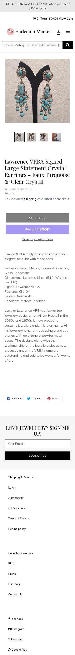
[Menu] (67, 32)
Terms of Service (19, 518)
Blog (11, 563)
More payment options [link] (37, 239)
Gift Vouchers (16, 508)
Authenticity (16, 497)
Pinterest (16, 639)
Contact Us (15, 594)
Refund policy (17, 528)
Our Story (14, 584)
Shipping (30, 199)
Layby (12, 487)
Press (12, 573)
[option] (19, 137)
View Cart (66, 18)
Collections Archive (20, 553)
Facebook (16, 618)
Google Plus (19, 649)
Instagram (17, 629)
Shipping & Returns (20, 477)
